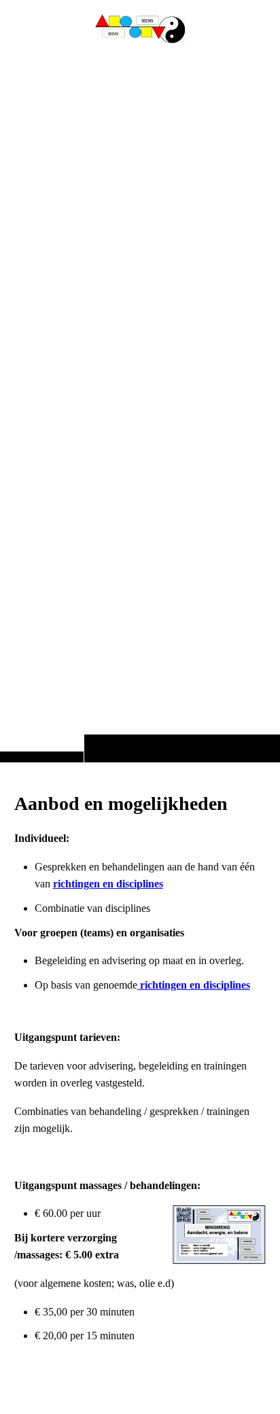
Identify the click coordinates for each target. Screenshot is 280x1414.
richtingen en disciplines (108, 883)
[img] (140, 408)
